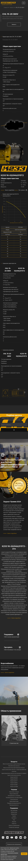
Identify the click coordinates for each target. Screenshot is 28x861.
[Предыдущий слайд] (1, 731)
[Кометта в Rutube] (3, 837)
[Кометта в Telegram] (20, 837)
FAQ (14, 819)
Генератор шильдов (14, 827)
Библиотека (14, 812)
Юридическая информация (14, 844)
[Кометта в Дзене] (16, 837)
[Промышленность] (14, 728)
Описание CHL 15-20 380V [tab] (10, 39)
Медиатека (14, 814)
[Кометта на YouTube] (12, 837)
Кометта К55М (14, 786)
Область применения (14, 825)
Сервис (14, 816)
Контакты (14, 818)
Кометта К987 (14, 784)
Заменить (14, 24)
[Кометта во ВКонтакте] (7, 837)
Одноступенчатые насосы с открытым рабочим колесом (14, 770)
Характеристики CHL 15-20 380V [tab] (11, 36)
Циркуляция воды (14, 801)
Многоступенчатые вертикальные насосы (14, 767)
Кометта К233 (14, 777)
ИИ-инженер (14, 810)
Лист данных (21, 190)
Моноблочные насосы (14, 765)
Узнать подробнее (9, 190)
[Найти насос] (14, 430)
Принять (24, 853)
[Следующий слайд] (26, 731)
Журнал (14, 821)
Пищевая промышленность (14, 803)
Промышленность (14, 805)
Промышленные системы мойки (14, 797)
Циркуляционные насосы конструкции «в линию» (14, 773)
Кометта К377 (14, 781)
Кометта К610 (14, 782)
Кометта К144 (14, 779)
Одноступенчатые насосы (14, 775)
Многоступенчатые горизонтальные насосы (14, 764)
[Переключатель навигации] (23, 3)
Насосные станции (14, 791)
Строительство (14, 799)
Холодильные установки (14, 795)
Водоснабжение (14, 793)
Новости (14, 823)
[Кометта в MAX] (25, 837)
